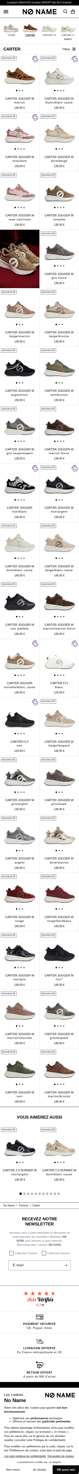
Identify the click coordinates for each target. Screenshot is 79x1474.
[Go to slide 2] (24, 1194)
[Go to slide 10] (55, 1194)
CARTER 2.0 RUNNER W (20, 1172)
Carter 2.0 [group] (49, 35)
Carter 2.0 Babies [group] (68, 37)
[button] (5, 11)
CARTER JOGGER (19, 509)
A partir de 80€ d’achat (39, 1376)
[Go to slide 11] (59, 1194)
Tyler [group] (11, 35)
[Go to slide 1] (21, 1194)
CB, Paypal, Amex (39, 1328)
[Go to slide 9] (51, 1194)
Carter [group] (30, 35)
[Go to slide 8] (47, 1194)
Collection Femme (26, 1253)
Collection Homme (58, 1253)
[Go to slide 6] (40, 1194)
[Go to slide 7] (43, 1194)
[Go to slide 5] (36, 1194)
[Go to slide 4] (32, 1194)
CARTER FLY (59, 685)
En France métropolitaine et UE (39, 1352)
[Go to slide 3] (28, 1194)
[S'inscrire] (65, 1265)
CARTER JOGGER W (19, 100)
